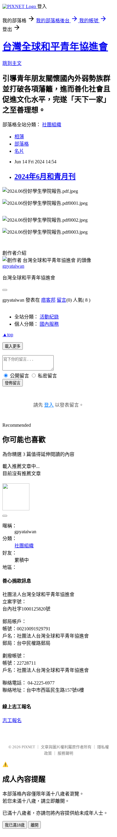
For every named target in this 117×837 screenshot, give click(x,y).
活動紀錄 (49, 316)
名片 (19, 151)
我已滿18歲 (15, 825)
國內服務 (49, 324)
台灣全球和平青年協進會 (55, 46)
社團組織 (51, 124)
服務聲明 (65, 753)
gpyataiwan (13, 266)
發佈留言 (12, 383)
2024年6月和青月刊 (45, 176)
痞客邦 (48, 300)
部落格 (21, 143)
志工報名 (12, 720)
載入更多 (12, 346)
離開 (34, 825)
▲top (7, 334)
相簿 (19, 136)
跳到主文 (12, 63)
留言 (61, 300)
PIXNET (28, 747)
